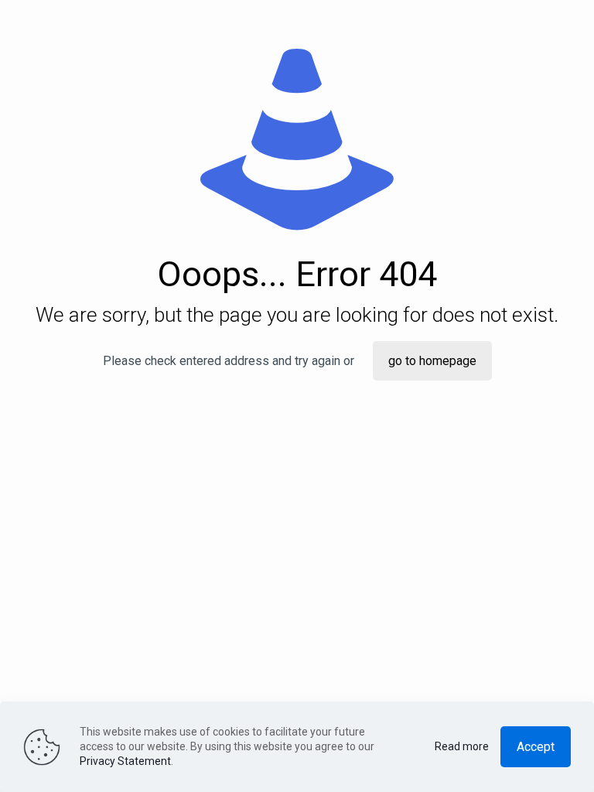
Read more (462, 746)
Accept (536, 746)
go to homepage (432, 360)
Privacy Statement (125, 761)
